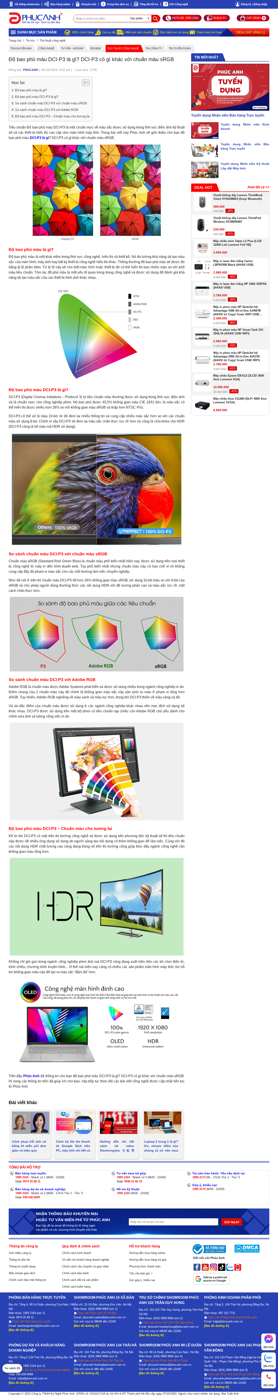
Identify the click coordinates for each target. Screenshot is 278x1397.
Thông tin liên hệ (19, 1259)
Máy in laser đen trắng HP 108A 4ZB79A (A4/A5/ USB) (239, 285)
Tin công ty (154, 48)
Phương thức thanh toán (145, 1266)
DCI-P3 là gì (39, 138)
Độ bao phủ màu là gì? (31, 90)
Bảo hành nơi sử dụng (174, 32)
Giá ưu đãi (109, 32)
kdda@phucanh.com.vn (32, 1378)
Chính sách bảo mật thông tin (27, 1280)
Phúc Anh (31, 1076)
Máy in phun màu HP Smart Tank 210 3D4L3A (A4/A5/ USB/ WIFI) (238, 331)
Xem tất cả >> (258, 187)
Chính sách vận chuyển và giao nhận (85, 1266)
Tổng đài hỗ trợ (149, 4)
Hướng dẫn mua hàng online (147, 1253)
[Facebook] (197, 1267)
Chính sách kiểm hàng (76, 1286)
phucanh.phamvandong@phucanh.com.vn (239, 1378)
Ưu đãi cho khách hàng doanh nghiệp (85, 1259)
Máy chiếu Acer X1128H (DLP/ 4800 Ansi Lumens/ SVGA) (240, 400)
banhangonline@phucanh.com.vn (38, 1325)
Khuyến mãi (88, 4)
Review (95, 48)
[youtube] (205, 1267)
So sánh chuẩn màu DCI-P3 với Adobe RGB (46, 110)
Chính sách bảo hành (75, 1273)
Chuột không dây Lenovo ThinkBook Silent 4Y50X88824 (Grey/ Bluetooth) (238, 197)
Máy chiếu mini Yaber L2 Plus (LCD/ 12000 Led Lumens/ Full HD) (237, 242)
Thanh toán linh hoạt (209, 32)
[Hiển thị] (85, 82)
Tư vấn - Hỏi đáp (72, 48)
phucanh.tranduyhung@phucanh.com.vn (173, 1326)
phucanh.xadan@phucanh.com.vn (104, 1317)
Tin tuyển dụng (180, 48)
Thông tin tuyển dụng (22, 1266)
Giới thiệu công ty (20, 1253)
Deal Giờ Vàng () (250, 32)
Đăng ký (246, 4)
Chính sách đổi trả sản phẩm (80, 1280)
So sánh (12, 1368)
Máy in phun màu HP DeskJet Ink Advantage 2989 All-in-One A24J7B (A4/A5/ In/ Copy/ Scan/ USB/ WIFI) (236, 356)
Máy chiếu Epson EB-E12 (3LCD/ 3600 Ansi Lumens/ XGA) (238, 377)
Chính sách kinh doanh (76, 1253)
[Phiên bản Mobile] (237, 1267)
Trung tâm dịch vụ (118, 4)
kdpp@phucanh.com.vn (228, 1321)
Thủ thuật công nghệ (123, 48)
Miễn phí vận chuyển (138, 32)
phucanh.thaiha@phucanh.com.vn (104, 1364)
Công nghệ (46, 48)
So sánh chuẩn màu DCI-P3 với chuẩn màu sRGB (51, 103)
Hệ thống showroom (27, 4)
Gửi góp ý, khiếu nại (142, 1280)
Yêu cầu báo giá (140, 1273)
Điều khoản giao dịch (22, 1273)
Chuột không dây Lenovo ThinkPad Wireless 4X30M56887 (237, 220)
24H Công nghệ (178, 4)
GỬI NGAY (231, 1222)
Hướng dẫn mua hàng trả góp (147, 1259)
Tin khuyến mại (20, 48)
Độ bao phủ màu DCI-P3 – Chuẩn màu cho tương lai (52, 116)
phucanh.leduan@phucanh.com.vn (169, 1364)
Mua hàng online (60, 4)
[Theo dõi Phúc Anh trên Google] (211, 1277)
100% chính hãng (83, 32)
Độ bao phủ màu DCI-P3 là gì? (36, 96)
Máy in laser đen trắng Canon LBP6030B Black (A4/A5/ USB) (233, 262)
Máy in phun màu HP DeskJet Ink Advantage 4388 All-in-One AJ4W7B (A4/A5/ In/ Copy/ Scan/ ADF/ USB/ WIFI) (237, 310)
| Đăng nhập (260, 4)
